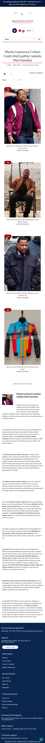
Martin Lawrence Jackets (31, 65)
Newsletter (5, 687)
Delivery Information (8, 667)
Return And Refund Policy (10, 704)
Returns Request (7, 701)
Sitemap (4, 708)
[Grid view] (4, 74)
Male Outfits (17, 65)
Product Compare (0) (36, 73)
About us (5, 658)
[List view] (11, 74)
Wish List (5, 684)
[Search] (21, 14)
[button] (26, 30)
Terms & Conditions (8, 664)
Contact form (10, 647)
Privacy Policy (6, 661)
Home (9, 65)
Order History (6, 681)
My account (6, 678)
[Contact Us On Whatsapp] (41, 739)
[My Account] (14, 30)
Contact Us (5, 698)
